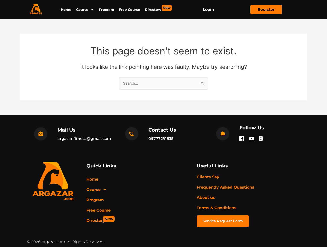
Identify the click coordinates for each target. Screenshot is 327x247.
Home (66, 9)
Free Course (129, 9)
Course (82, 9)
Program (106, 9)
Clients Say (208, 177)
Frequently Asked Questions (225, 187)
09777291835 (160, 138)
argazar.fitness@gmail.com (84, 138)
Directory (153, 9)
